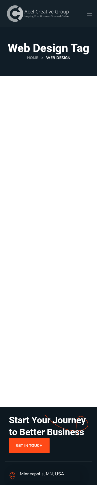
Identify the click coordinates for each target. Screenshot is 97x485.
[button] (29, 445)
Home (32, 57)
